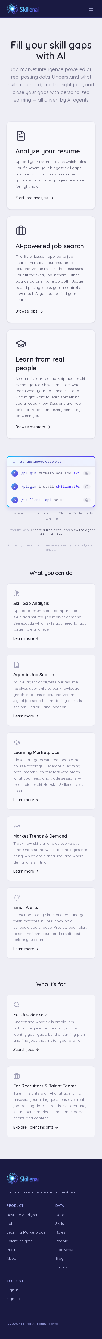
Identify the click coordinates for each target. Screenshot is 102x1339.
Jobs (11, 1223)
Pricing (13, 1249)
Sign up (13, 1298)
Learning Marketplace (26, 1232)
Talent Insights (19, 1240)
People (61, 1240)
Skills (59, 1223)
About (12, 1258)
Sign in (12, 1290)
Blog (59, 1258)
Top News (64, 1249)
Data (59, 1214)
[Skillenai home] (23, 9)
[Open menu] (91, 8)
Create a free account (49, 530)
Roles (60, 1232)
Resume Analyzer (22, 1214)
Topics (61, 1267)
